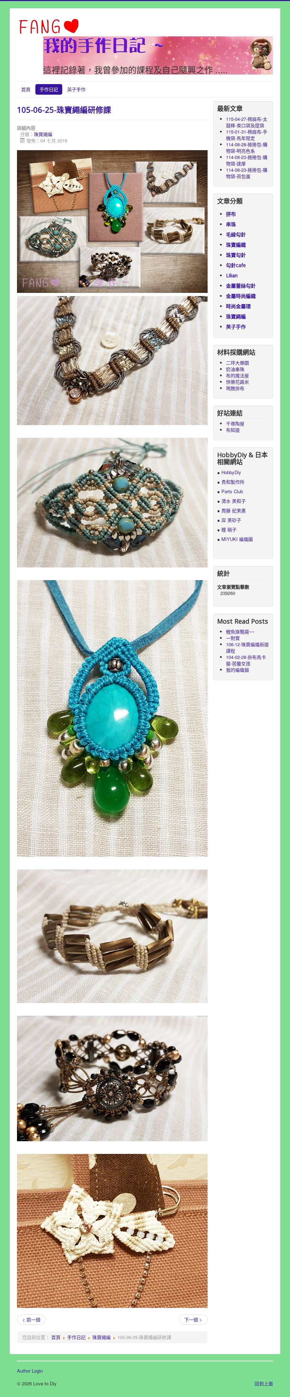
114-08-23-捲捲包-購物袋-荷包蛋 (246, 172)
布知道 (233, 429)
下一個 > (193, 1319)
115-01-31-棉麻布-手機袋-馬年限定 (246, 134)
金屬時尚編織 (241, 296)
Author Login (30, 1371)
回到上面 (264, 1383)
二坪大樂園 (237, 362)
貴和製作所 (232, 481)
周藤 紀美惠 (233, 510)
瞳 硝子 (228, 529)
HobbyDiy (231, 472)
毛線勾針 (236, 234)
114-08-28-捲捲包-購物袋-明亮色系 (246, 147)
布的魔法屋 (237, 375)
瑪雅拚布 (235, 388)
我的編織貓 (237, 669)
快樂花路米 (237, 381)
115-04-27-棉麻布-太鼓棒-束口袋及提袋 (246, 122)
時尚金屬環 (238, 306)
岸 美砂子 (231, 520)
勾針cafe (236, 265)
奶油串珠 (235, 369)
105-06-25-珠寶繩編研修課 (64, 109)
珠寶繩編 (43, 134)
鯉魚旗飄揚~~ (240, 631)
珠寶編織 (236, 244)
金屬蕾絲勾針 (241, 285)
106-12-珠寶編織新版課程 (247, 647)
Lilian (232, 275)
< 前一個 (31, 1319)
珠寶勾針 (236, 255)
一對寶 (233, 638)
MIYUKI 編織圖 (237, 539)
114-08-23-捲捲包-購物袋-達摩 (246, 160)
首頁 (25, 89)
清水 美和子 (233, 500)
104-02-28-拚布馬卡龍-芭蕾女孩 (246, 660)
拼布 (231, 214)
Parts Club (232, 491)
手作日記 (49, 89)
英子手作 (76, 89)
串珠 (231, 224)
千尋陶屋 (235, 423)
